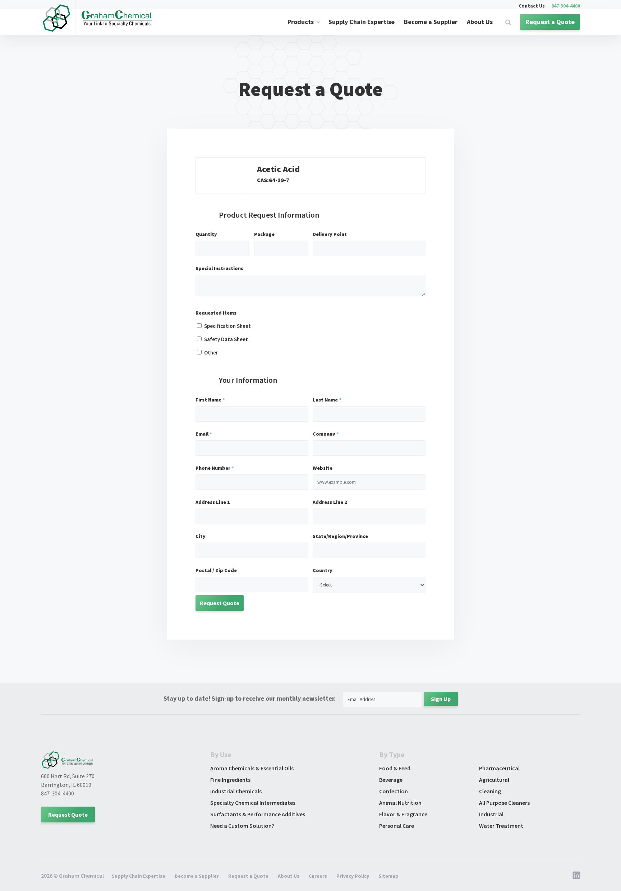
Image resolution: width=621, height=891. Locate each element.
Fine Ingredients (230, 779)
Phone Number (215, 468)
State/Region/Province (340, 536)
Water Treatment (501, 825)
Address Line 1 (213, 502)
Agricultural (494, 779)
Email (204, 434)
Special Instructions (219, 268)
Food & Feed (394, 768)
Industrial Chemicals (236, 791)
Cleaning (490, 791)
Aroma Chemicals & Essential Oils (252, 768)
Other (211, 352)
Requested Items (216, 313)
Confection (393, 791)
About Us (480, 22)
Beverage (390, 779)
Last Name (327, 399)
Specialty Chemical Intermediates (252, 802)
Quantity (206, 234)
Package (264, 234)
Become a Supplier (430, 22)
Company (326, 434)
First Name (210, 399)
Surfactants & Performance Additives (257, 814)
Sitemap (388, 876)
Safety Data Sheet (226, 339)
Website (322, 468)
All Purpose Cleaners (504, 802)
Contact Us (532, 6)
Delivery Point (330, 234)
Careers (318, 876)
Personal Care (396, 825)
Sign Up (441, 698)
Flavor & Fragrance (403, 814)
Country (322, 570)
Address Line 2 (330, 502)
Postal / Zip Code (216, 570)
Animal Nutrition (400, 802)
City (201, 536)
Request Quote (68, 814)
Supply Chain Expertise (361, 22)
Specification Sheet (227, 325)
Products (301, 22)
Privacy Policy (352, 876)
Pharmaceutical (499, 768)
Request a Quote (550, 22)
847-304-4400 (565, 6)
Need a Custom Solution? (242, 825)
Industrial (491, 814)
